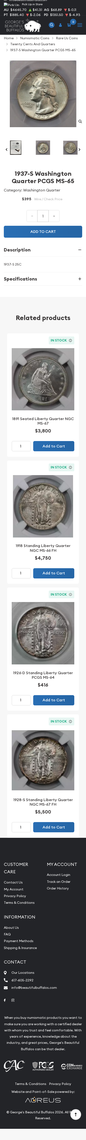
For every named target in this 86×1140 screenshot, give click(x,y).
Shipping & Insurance (20, 948)
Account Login (58, 875)
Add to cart (43, 231)
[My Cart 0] (70, 24)
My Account (13, 889)
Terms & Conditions (19, 902)
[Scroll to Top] (75, 1114)
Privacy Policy (15, 896)
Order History (58, 888)
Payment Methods (18, 941)
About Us (11, 927)
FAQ (7, 934)
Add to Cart (54, 446)
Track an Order (58, 881)
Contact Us (13, 882)
